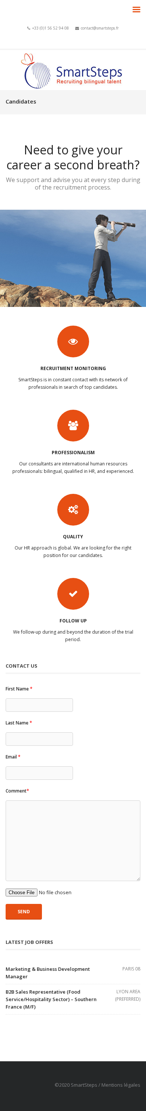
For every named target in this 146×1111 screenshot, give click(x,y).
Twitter (70, 37)
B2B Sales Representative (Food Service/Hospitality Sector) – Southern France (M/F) (51, 999)
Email (13, 757)
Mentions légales (120, 1084)
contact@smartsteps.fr (100, 28)
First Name (19, 689)
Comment (17, 791)
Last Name (19, 723)
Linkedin (81, 37)
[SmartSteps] (73, 70)
